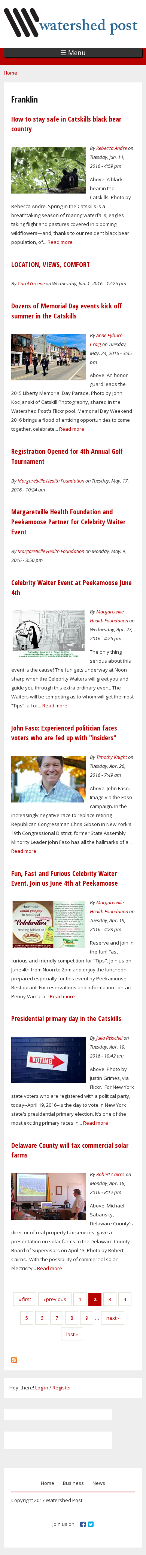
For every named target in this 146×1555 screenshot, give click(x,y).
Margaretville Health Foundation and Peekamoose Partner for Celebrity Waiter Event (68, 521)
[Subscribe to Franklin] (14, 1358)
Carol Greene (31, 283)
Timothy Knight (111, 757)
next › (112, 1317)
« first (24, 1299)
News (98, 1483)
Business (73, 1483)
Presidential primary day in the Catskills (66, 1018)
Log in (41, 1387)
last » (72, 1334)
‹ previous (54, 1299)
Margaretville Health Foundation (51, 480)
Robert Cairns (110, 1174)
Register (61, 1387)
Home (10, 72)
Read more (60, 242)
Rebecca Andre (111, 148)
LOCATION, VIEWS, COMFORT (50, 264)
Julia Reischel (109, 1037)
